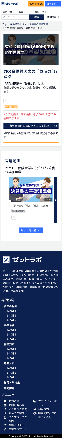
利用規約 (43, 409)
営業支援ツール (18, 429)
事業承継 (9, 325)
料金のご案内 (16, 413)
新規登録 (34, 3)
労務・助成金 (12, 382)
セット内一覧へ (30, 230)
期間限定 (9, 388)
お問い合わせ (16, 405)
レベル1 (11, 311)
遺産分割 (9, 363)
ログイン (51, 3)
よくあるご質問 (18, 409)
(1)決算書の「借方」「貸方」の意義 (29, 205)
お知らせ (39, 11)
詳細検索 (52, 17)
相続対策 (9, 344)
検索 (36, 17)
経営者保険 (10, 306)
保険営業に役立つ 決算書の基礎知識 (29, 24)
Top (4, 24)
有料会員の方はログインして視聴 (29, 125)
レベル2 (11, 315)
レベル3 (11, 320)
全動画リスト (16, 425)
